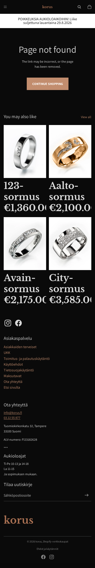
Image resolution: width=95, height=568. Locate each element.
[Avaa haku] (79, 7)
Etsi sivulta (12, 387)
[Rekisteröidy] (86, 495)
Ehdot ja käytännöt (47, 549)
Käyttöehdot (13, 364)
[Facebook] (43, 557)
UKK (7, 352)
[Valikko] (5, 7)
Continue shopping (47, 84)
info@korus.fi (13, 413)
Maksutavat (12, 375)
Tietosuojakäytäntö (19, 370)
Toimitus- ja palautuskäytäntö (27, 358)
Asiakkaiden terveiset (20, 346)
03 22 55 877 (12, 418)
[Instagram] (51, 557)
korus (39, 541)
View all (86, 117)
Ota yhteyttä (13, 381)
